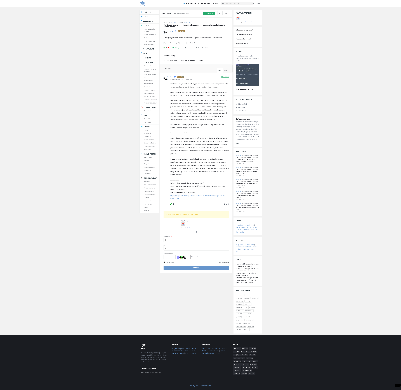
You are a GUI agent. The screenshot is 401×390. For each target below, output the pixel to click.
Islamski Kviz (249, 225)
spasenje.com (241, 271)
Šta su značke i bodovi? (243, 39)
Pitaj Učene (239, 225)
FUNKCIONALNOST (150, 178)
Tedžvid (238, 230)
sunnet (246, 323)
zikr (238, 329)
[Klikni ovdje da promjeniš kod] (183, 257)
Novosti (215, 3)
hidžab (239, 304)
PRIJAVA (256, 3)
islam (248, 304)
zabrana (195, 43)
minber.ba (245, 275)
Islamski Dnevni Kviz (150, 83)
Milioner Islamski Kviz (150, 100)
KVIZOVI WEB (148, 62)
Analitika (146, 207)
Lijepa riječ (147, 173)
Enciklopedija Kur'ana (251, 264)
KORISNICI (147, 126)
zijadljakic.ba (252, 271)
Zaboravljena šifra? (223, 262)
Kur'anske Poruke (248, 230)
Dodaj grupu (148, 136)
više (237, 143)
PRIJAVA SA (184, 221)
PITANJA (146, 26)
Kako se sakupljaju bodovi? (244, 34)
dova (247, 298)
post (177, 43)
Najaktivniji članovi (192, 3)
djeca (239, 298)
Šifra (166, 245)
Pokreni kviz (147, 111)
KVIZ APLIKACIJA (150, 107)
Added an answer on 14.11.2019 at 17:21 (181, 79)
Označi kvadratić (169, 254)
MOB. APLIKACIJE (149, 49)
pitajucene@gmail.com (151, 373)
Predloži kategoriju (149, 146)
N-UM (187, 353)
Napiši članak (148, 157)
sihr (238, 323)
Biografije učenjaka (149, 164)
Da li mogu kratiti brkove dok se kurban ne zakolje (184, 60)
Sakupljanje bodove (150, 35)
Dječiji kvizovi (148, 87)
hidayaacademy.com (243, 278)
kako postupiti (241, 307)
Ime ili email (168, 236)
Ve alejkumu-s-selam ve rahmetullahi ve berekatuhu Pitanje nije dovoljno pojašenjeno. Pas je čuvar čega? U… (247, 182)
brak (247, 295)
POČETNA (147, 12)
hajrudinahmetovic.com (244, 273)
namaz (247, 314)
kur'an (252, 307)
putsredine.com (242, 280)
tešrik (189, 43)
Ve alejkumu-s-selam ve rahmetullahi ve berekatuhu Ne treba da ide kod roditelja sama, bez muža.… (247, 206)
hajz (247, 301)
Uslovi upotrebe (149, 191)
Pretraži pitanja (150, 41)
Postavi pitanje (148, 38)
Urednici (146, 197)
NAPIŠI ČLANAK (148, 21)
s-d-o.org (244, 282)
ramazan (183, 43)
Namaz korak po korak (243, 227)
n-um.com (239, 264)
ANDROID (146, 53)
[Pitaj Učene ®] (149, 3)
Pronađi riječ (147, 119)
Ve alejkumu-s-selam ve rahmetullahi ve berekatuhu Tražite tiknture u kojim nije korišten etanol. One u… (247, 170)
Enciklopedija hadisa (244, 266)
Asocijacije (147, 122)
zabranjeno (241, 326)
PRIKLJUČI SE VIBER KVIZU (245, 89)
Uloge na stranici (149, 201)
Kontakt (146, 210)
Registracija (147, 133)
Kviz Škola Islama (149, 90)
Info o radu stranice (150, 185)
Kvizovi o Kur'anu (149, 66)
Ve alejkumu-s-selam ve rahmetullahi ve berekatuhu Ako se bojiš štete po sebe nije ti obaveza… (247, 194)
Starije (220, 70)
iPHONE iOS (147, 58)
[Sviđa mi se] (164, 47)
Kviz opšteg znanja (149, 96)
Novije (226, 70)
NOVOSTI (146, 17)
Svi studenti (147, 149)
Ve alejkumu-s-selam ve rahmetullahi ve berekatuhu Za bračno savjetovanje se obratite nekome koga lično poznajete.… (247, 158)
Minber (242, 232)
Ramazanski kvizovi (150, 74)
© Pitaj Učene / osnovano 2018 (200, 386)
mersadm (238, 156)
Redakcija (147, 181)
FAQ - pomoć (148, 204)
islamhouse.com (241, 269)
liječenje (249, 310)
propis (247, 317)
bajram (166, 43)
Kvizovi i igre (205, 3)
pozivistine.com (253, 269)
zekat (251, 326)
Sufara (255, 227)
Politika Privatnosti (149, 188)
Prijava (146, 130)
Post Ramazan (188, 22)
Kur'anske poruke (243, 119)
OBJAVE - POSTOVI (150, 154)
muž (239, 314)
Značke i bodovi (149, 140)
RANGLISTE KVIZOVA (150, 103)
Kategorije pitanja (149, 44)
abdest (239, 295)
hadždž (239, 301)
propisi (239, 320)
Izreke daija (147, 170)
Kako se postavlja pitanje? (244, 30)
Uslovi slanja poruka (150, 194)
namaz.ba (252, 282)
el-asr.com (254, 278)
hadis (255, 298)
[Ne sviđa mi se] (169, 47)
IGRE (145, 115)
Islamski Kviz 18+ (149, 93)
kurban (172, 43)
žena (246, 329)
